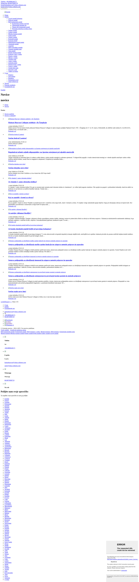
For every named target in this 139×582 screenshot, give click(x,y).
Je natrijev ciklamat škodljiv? (19, 213)
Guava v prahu (12, 66)
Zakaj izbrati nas (13, 81)
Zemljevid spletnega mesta (18, 330)
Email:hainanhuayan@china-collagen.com (13, 5)
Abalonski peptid (13, 44)
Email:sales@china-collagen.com (11, 6)
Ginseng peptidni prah (15, 49)
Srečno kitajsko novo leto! (18, 168)
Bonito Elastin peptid (14, 52)
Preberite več (12, 131)
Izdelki (7, 17)
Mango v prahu (12, 58)
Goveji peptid (54, 333)
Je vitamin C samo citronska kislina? (22, 182)
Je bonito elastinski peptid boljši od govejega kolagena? (29, 229)
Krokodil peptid (13, 39)
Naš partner (11, 76)
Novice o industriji (10, 115)
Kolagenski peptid (20, 332)
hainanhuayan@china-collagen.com (15, 311)
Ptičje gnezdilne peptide (15, 47)
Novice (7, 83)
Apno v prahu (12, 61)
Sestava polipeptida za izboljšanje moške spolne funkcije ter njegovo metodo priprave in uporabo (46, 244)
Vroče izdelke (5, 330)
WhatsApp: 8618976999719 (9, 3)
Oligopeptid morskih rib (19, 25)
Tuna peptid (11, 51)
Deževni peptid (12, 20)
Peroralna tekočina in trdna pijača (22, 29)
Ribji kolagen (55, 332)
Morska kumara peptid (15, 34)
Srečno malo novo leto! (17, 291)
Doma (6, 15)
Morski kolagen (45, 332)
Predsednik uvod (13, 80)
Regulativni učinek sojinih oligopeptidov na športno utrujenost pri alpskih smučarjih (41, 152)
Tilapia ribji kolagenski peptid (21, 27)
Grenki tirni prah (13, 68)
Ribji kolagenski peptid (15, 22)
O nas (6, 73)
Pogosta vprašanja (10, 85)
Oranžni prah (12, 59)
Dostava (10, 75)
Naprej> (7, 302)
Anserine (11, 46)
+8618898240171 (10, 315)
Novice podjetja (9, 114)
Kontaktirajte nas (10, 87)
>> (11, 302)
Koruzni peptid (12, 40)
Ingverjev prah (12, 69)
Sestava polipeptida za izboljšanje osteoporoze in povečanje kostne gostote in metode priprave (44, 276)
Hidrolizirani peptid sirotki (16, 42)
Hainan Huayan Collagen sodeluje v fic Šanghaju (27, 123)
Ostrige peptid (12, 30)
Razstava (11, 78)
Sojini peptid (12, 35)
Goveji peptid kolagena (15, 18)
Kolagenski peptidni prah (67, 332)
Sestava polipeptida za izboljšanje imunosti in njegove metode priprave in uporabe (40, 260)
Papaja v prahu (12, 56)
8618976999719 (9, 317)
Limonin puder (12, 63)
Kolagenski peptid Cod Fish (20, 23)
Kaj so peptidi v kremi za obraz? (21, 197)
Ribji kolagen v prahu (33, 332)
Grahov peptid (12, 32)
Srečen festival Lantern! (17, 138)
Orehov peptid (12, 37)
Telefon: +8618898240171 (9, 1)
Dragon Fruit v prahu (14, 64)
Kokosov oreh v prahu (15, 54)
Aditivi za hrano (13, 71)
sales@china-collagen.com (12, 366)
